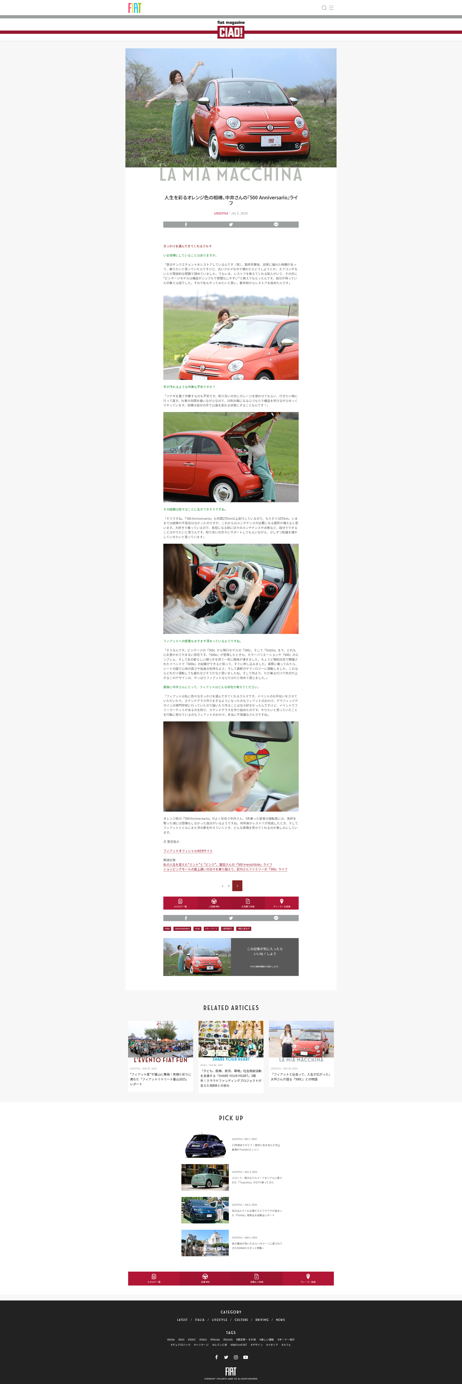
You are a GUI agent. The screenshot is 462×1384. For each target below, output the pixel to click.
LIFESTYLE (219, 1320)
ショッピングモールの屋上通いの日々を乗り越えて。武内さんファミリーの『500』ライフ (225, 869)
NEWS (280, 1320)
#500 (167, 929)
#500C (192, 1339)
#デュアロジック (181, 1344)
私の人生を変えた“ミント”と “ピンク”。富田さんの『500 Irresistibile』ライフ (217, 864)
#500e (171, 1339)
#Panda (215, 1339)
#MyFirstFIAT (239, 1344)
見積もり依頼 (256, 1281)
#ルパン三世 (219, 1344)
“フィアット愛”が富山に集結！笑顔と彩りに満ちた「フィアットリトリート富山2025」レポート (160, 1079)
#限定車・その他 (246, 1339)
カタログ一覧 (180, 906)
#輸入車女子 (244, 929)
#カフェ (286, 1344)
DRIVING (262, 1320)
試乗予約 (205, 1281)
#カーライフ (211, 929)
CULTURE (241, 1320)
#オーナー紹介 (286, 1339)
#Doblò (228, 1339)
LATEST (182, 1320)
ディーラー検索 (308, 1281)
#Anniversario (182, 929)
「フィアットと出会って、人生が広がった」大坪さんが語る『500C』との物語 (301, 1076)
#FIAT (197, 929)
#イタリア (272, 1344)
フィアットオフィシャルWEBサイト (188, 850)
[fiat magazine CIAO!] (134, 7)
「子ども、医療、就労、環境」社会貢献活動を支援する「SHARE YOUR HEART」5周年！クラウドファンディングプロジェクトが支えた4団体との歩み (230, 1078)
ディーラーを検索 (281, 906)
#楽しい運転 (267, 1339)
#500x (203, 1339)
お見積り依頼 (247, 906)
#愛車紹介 (227, 929)
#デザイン (257, 1344)
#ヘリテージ (201, 1344)
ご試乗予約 (214, 906)
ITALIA (200, 1320)
